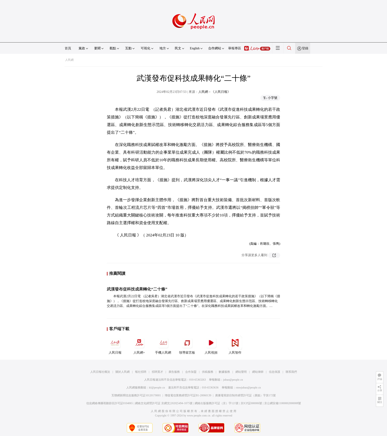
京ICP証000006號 (251, 403)
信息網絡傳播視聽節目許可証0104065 (109, 403)
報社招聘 (140, 371)
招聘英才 (157, 371)
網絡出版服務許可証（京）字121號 (216, 403)
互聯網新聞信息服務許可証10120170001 (136, 395)
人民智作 (235, 352)
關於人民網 (122, 371)
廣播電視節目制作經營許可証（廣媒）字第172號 (245, 395)
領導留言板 (187, 352)
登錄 (305, 48)
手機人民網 (163, 352)
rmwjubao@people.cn (248, 387)
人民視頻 (211, 352)
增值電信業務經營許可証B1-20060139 (188, 395)
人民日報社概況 (100, 371)
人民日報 (115, 352)
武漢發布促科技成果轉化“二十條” (137, 289)
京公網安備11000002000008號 (282, 403)
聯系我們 (291, 371)
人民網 (69, 59)
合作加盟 (191, 371)
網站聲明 (241, 371)
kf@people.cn (157, 387)
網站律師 (257, 371)
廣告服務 (174, 371)
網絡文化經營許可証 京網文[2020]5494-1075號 (163, 403)
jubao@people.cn (233, 379)
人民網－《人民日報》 (214, 91)
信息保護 (274, 371)
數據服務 (224, 371)
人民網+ (139, 352)
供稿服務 (207, 371)
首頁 (68, 48)
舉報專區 (234, 48)
